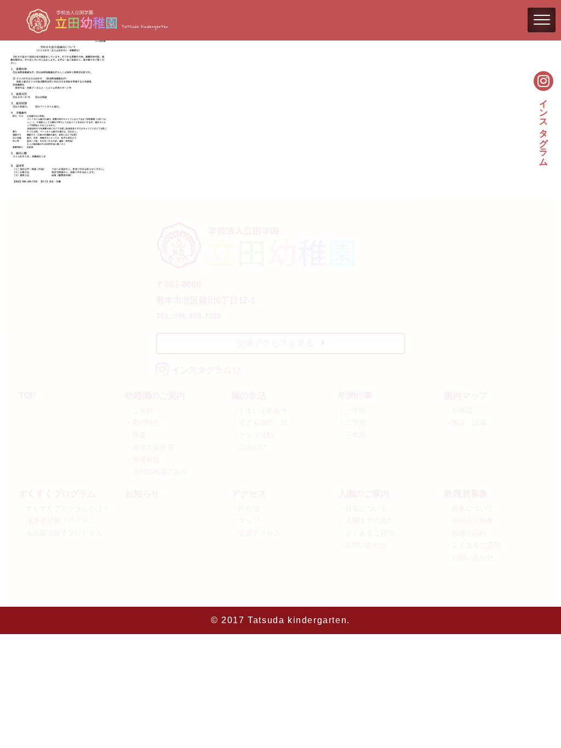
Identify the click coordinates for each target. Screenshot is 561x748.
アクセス (249, 494)
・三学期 (352, 435)
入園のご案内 (364, 494)
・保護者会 (142, 460)
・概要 (135, 435)
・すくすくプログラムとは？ (64, 508)
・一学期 (352, 410)
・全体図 (458, 410)
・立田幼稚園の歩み (156, 472)
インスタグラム (543, 126)
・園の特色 (142, 423)
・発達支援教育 (149, 448)
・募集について (362, 508)
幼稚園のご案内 (155, 396)
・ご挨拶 (139, 410)
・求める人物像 (468, 521)
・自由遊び (249, 448)
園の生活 (249, 396)
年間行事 (355, 396)
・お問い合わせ (362, 546)
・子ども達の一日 (260, 423)
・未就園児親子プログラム (60, 534)
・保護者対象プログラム (57, 521)
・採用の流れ (465, 534)
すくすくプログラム (57, 494)
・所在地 (246, 508)
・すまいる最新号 (260, 410)
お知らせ (142, 494)
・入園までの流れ (366, 521)
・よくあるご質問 (366, 534)
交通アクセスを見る (274, 343)
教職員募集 (465, 494)
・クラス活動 (252, 435)
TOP (27, 396)
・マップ (246, 521)
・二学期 (352, 423)
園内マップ (465, 396)
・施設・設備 (465, 423)
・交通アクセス (256, 534)
